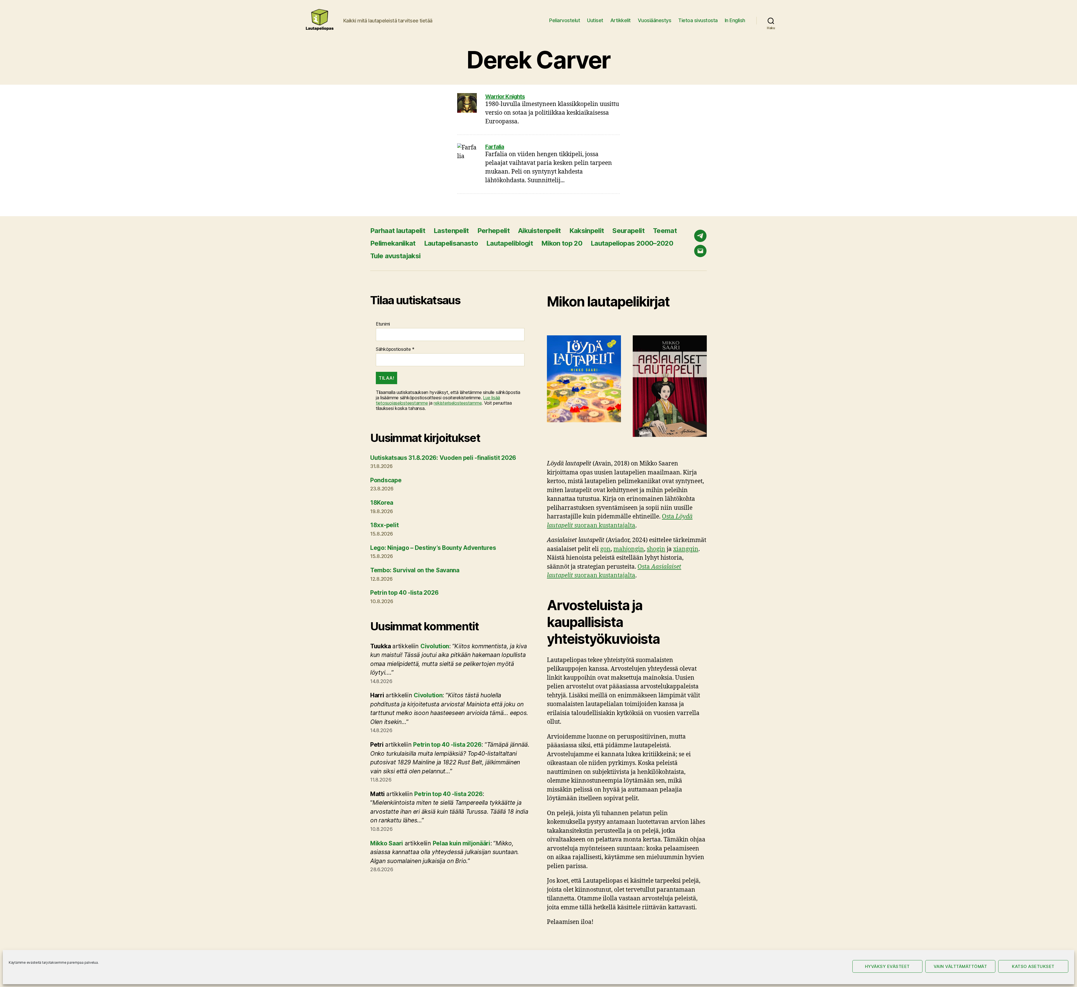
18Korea (381, 502)
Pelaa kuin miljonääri (461, 843)
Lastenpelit (451, 231)
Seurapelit (628, 231)
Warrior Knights (505, 96)
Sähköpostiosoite (395, 349)
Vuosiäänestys (654, 20)
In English (735, 20)
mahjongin (628, 549)
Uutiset (595, 20)
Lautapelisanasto (451, 243)
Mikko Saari (386, 843)
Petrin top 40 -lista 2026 (404, 592)
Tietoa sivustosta (698, 20)
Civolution (434, 646)
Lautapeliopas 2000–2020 (632, 243)
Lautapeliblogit (509, 243)
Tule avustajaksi (395, 256)
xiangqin (685, 549)
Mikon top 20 (561, 243)
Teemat (665, 231)
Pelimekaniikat (393, 243)
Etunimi (383, 324)
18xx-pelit (384, 525)
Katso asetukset (1033, 966)
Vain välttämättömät (960, 966)
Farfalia (494, 146)
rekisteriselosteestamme (458, 403)
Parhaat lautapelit (397, 231)
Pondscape (386, 480)
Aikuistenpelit (539, 231)
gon (605, 549)
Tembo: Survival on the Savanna (414, 570)
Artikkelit (620, 20)
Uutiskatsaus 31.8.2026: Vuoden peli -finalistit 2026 (443, 457)
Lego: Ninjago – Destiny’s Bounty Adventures (433, 547)
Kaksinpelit (586, 231)
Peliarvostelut (564, 20)
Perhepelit (493, 231)
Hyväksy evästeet (887, 966)
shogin (656, 549)
